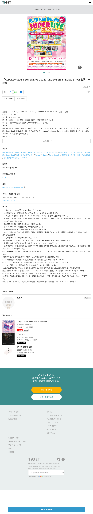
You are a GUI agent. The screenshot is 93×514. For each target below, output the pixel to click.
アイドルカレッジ (51, 152)
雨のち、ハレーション (35, 152)
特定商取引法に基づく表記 (17, 441)
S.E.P (4, 178)
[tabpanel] (46, 43)
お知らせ (49, 412)
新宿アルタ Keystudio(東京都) (13, 188)
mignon (45, 155)
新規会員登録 (12, 419)
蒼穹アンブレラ (67, 155)
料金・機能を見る (46, 397)
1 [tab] (44, 73)
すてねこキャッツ (77, 152)
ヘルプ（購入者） (52, 426)
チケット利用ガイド (14, 415)
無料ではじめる (46, 390)
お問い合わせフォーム (10, 200)
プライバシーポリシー (15, 445)
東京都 (85, 87)
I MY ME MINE (7, 152)
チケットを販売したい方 (54, 415)
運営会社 (11, 448)
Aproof (37, 155)
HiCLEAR (24, 158)
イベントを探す (13, 412)
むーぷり (77, 155)
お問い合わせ (50, 433)
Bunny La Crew (20, 152)
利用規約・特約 (13, 438)
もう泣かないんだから (11, 158)
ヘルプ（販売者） (52, 429)
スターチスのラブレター (25, 155)
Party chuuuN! (54, 155)
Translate (47, 476)
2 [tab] (49, 73)
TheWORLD (86, 155)
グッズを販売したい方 (53, 419)
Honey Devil (10, 155)
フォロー (87, 298)
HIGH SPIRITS (64, 152)
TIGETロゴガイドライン (54, 422)
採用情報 (11, 452)
